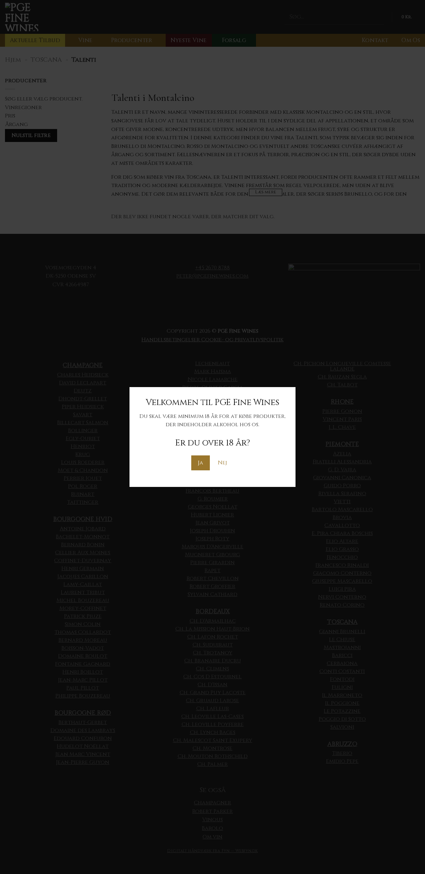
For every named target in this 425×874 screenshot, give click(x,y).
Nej (222, 462)
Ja (200, 462)
